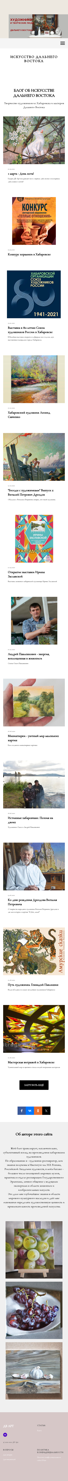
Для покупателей (9, 1459)
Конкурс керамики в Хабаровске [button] (29, 254)
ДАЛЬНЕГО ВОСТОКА (21, 30)
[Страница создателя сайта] (5, 1435)
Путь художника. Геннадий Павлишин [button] (33, 985)
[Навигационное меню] (62, 43)
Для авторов (7, 1455)
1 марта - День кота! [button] (21, 174)
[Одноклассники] (38, 1111)
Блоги (39, 1430)
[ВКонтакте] (30, 1111)
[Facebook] (22, 1111)
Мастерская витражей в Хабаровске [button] (31, 1062)
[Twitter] (46, 1111)
